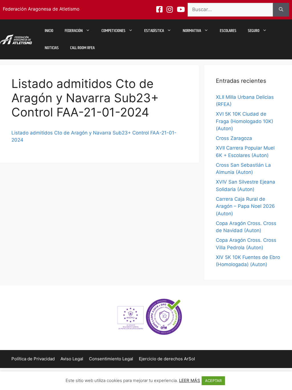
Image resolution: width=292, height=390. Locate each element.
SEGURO (253, 30)
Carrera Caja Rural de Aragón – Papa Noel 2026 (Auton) (245, 206)
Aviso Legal (71, 358)
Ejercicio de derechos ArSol (167, 358)
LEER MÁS (189, 380)
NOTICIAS (52, 47)
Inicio (49, 30)
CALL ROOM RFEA (82, 47)
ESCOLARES (228, 30)
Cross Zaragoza (234, 138)
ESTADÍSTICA (154, 30)
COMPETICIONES (113, 30)
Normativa (192, 30)
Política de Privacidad (33, 358)
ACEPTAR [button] (213, 380)
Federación (74, 30)
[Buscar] (281, 10)
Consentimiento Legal (111, 358)
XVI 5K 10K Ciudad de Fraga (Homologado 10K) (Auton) (244, 121)
